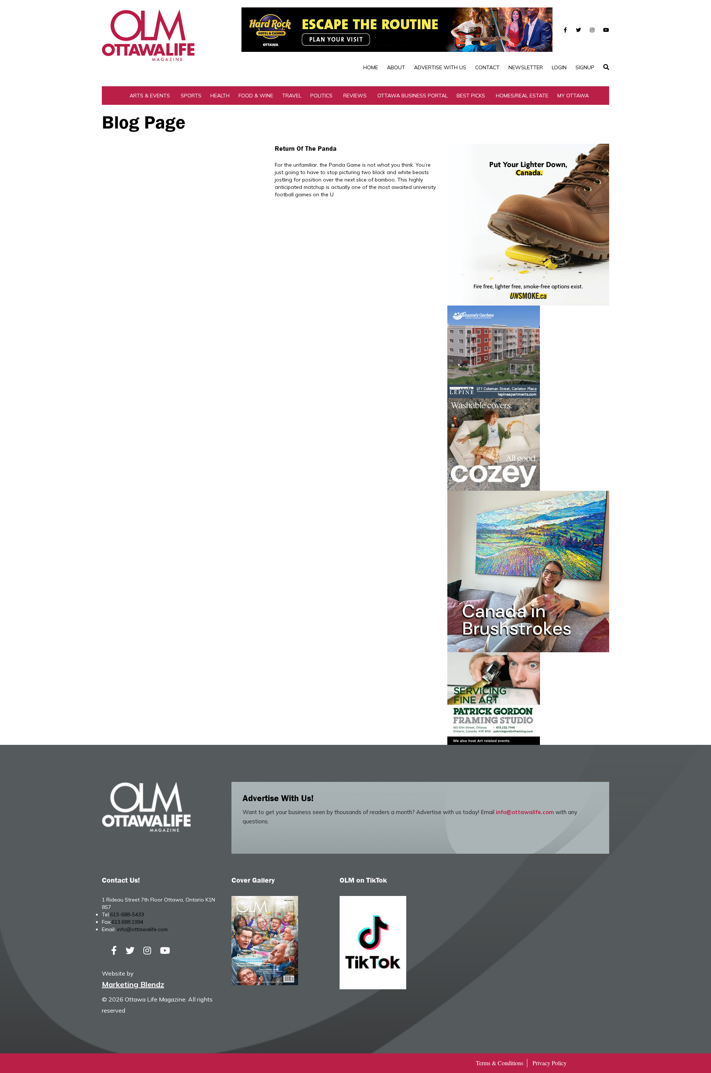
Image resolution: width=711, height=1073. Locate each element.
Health (220, 95)
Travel (291, 95)
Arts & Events (150, 95)
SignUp (584, 67)
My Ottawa (573, 95)
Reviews (355, 95)
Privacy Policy (550, 1063)
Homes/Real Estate (522, 95)
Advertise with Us (440, 67)
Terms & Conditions (499, 1063)
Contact (487, 67)
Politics (321, 95)
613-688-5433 (127, 914)
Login (559, 67)
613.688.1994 (127, 922)
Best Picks (471, 95)
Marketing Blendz (133, 984)
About (396, 67)
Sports (191, 95)
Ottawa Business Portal (412, 95)
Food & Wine (255, 95)
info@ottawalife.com (525, 812)
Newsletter (525, 67)
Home (370, 67)
